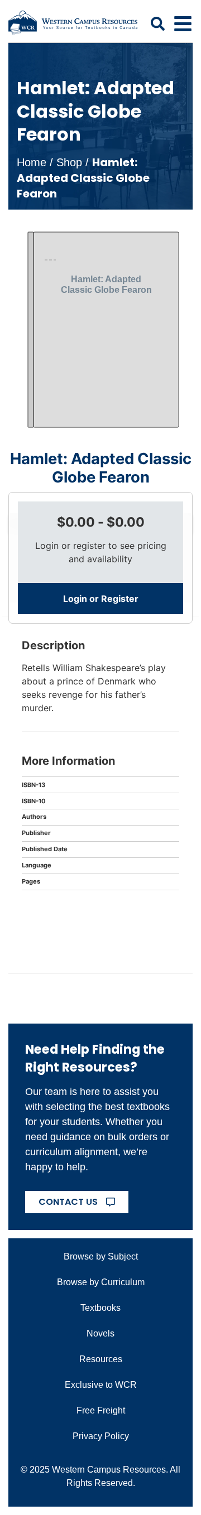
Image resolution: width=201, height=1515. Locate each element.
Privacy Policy (101, 1436)
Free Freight (100, 1410)
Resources (100, 1359)
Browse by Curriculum (101, 1282)
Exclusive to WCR (101, 1384)
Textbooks (100, 1308)
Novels (100, 1333)
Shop (69, 162)
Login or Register (100, 598)
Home (31, 162)
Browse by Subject (101, 1256)
